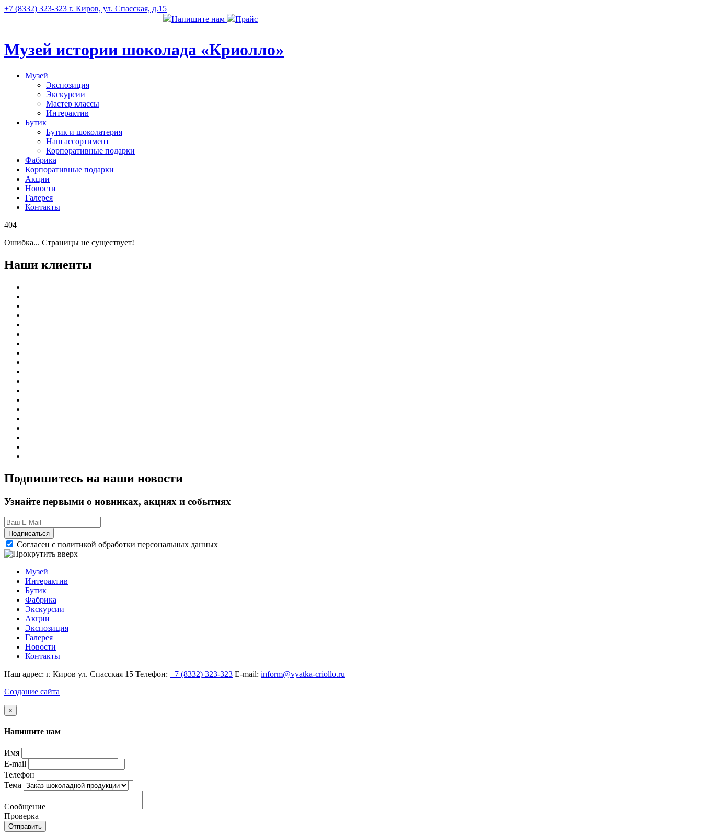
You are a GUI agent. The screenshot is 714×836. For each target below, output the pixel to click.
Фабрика (40, 160)
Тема (12, 785)
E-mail (15, 763)
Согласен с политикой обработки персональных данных (116, 544)
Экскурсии (65, 94)
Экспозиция (67, 84)
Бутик (36, 122)
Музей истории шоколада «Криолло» (144, 49)
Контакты (42, 207)
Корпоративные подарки (90, 150)
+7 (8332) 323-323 (201, 673)
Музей (36, 75)
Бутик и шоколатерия (84, 131)
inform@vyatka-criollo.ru (303, 673)
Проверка (21, 815)
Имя (11, 752)
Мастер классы (72, 103)
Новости (40, 188)
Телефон (19, 774)
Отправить (25, 826)
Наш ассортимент (77, 141)
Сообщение (24, 806)
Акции (37, 178)
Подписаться (29, 533)
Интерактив (67, 113)
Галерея (39, 197)
